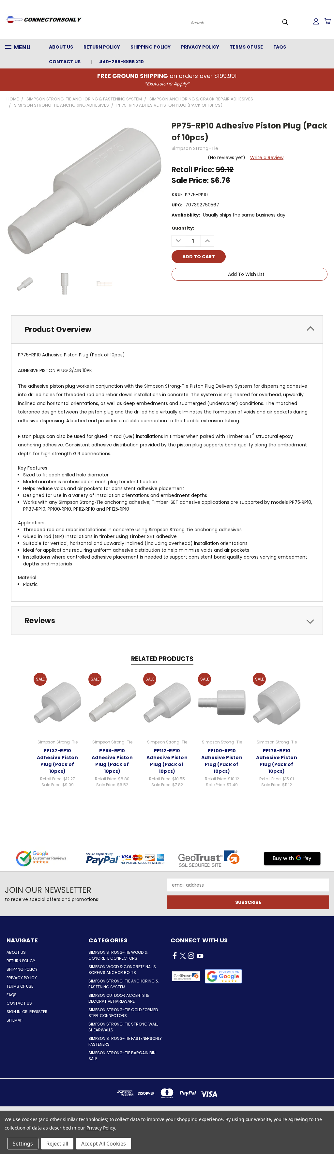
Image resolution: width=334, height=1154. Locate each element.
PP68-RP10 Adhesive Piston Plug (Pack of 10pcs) (112, 760)
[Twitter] (209, 293)
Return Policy (102, 47)
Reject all (57, 1143)
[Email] (187, 293)
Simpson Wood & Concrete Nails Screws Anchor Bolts (122, 969)
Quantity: (183, 228)
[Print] (198, 293)
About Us (61, 47)
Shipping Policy (150, 47)
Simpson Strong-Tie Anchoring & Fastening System (123, 984)
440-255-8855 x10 (121, 61)
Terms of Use (246, 47)
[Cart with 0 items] (327, 21)
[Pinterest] (221, 293)
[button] (223, 976)
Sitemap (14, 1020)
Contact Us (65, 61)
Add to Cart (57, 701)
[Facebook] (176, 293)
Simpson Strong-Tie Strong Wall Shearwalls (123, 1027)
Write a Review (266, 157)
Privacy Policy (200, 47)
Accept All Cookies (103, 1143)
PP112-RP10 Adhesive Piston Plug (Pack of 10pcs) (167, 760)
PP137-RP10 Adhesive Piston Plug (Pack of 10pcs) (57, 760)
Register (38, 1011)
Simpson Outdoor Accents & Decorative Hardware (118, 998)
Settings (23, 1143)
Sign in (14, 1011)
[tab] (167, 329)
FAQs (279, 47)
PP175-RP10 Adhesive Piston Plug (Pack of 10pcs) (276, 760)
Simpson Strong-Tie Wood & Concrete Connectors (117, 955)
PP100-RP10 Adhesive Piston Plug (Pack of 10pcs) (221, 760)
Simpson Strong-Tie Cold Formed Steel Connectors (123, 1012)
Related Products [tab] (162, 658)
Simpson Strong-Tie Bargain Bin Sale (122, 1055)
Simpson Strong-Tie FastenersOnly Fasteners (125, 1041)
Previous (324, 1134)
